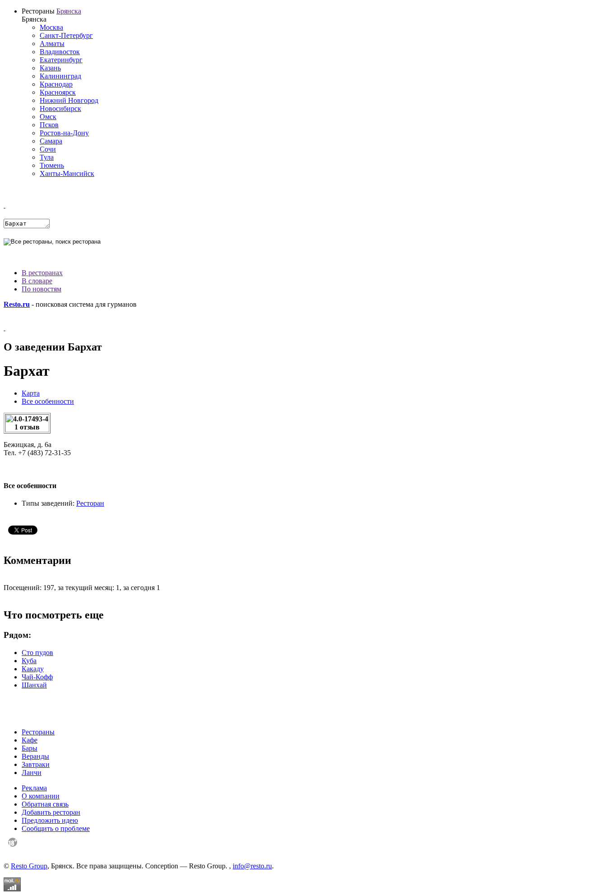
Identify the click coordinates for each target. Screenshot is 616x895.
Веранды (35, 756)
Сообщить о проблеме (56, 828)
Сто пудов (37, 652)
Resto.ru (17, 304)
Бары (29, 748)
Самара (51, 141)
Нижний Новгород (69, 100)
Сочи (48, 149)
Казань (50, 68)
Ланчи (31, 772)
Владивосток (60, 51)
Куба (29, 660)
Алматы (52, 43)
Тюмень (52, 165)
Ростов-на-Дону (64, 133)
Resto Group (29, 866)
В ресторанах (42, 273)
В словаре (37, 281)
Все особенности (48, 401)
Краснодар (56, 84)
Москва (51, 27)
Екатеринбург (61, 60)
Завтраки (36, 764)
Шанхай (34, 685)
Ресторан (90, 503)
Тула (47, 157)
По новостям (41, 289)
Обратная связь (45, 804)
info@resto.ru (252, 866)
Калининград (60, 76)
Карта (31, 393)
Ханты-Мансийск (67, 173)
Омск (48, 116)
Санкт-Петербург (66, 35)
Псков (49, 125)
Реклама (34, 788)
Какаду (33, 669)
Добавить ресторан (51, 812)
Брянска (68, 11)
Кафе (29, 740)
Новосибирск (60, 108)
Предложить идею (50, 820)
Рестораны (38, 732)
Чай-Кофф (37, 677)
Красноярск (58, 92)
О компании (41, 796)
